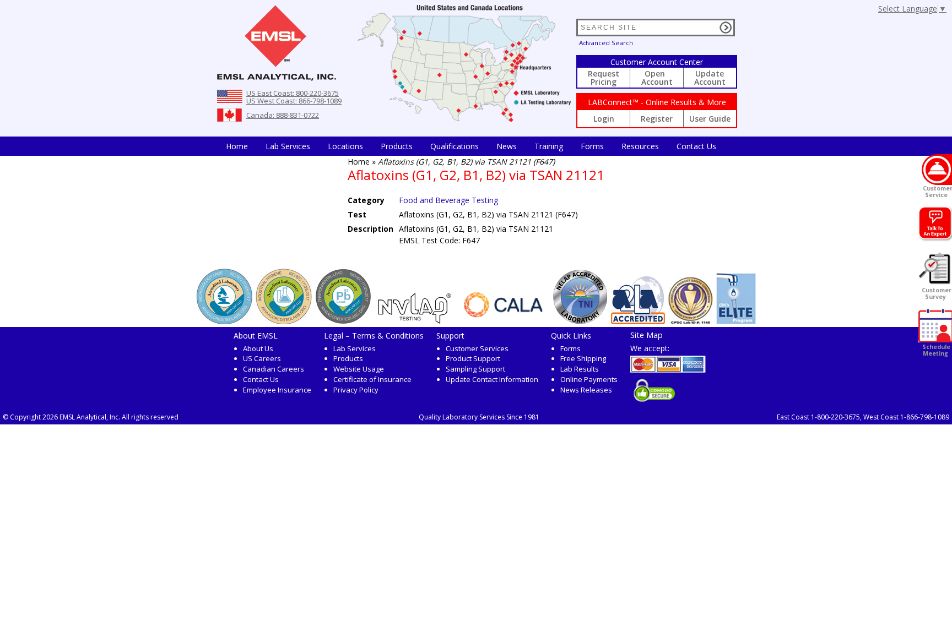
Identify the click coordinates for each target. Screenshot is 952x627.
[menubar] (471, 146)
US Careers (262, 358)
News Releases (586, 390)
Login (603, 118)
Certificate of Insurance (372, 379)
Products (397, 146)
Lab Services (354, 348)
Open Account (657, 77)
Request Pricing (603, 77)
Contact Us (696, 146)
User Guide (710, 118)
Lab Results (579, 369)
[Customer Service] (937, 169)
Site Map (646, 334)
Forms (592, 146)
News (506, 146)
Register (657, 118)
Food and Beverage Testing (448, 200)
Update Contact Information (492, 379)
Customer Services (477, 348)
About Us (258, 348)
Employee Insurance (277, 390)
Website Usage (358, 369)
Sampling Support (475, 369)
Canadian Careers (273, 369)
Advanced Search (606, 43)
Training (548, 146)
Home (237, 146)
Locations (345, 146)
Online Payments (589, 379)
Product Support (473, 358)
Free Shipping (583, 358)
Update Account (710, 77)
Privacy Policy (355, 390)
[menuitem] (237, 146)
